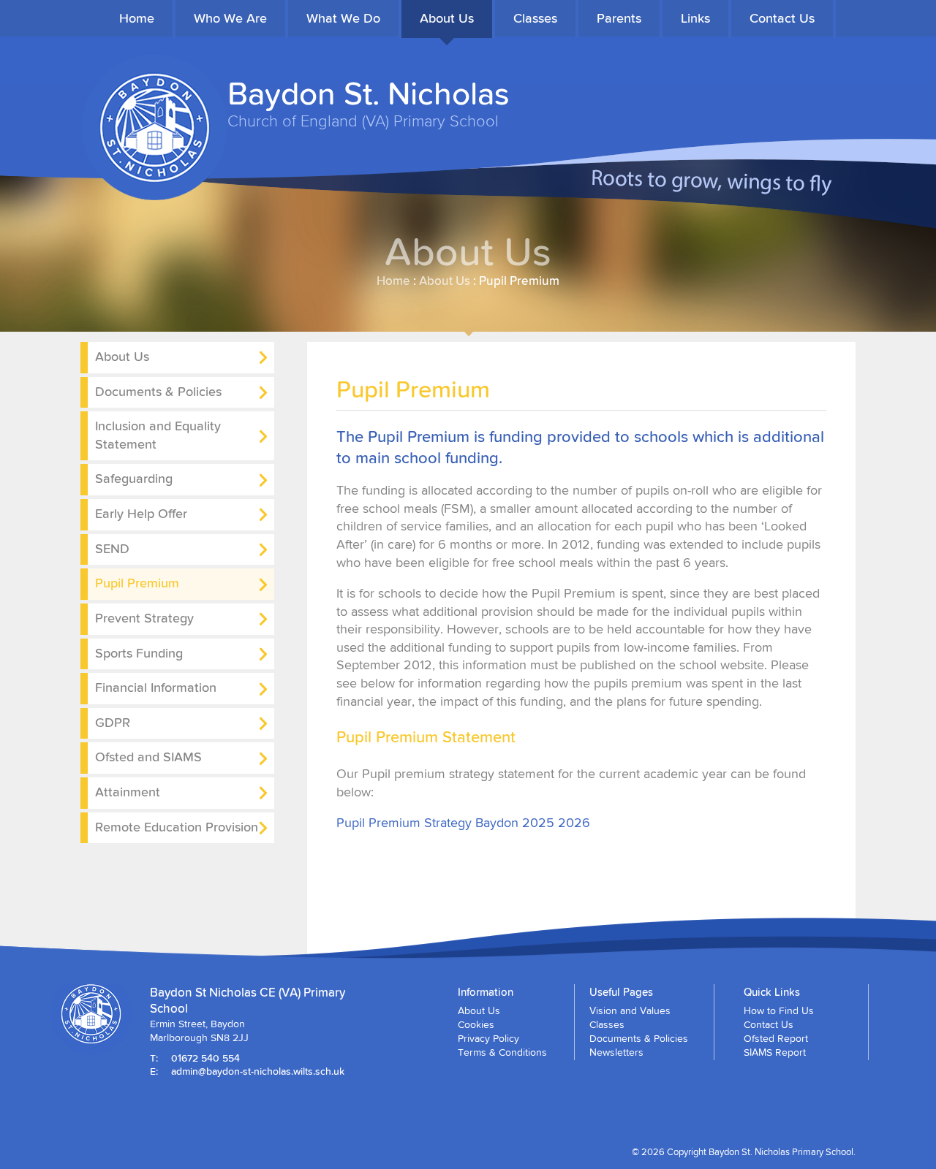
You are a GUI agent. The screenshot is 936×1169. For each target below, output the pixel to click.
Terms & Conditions (502, 1052)
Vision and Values (630, 1010)
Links (695, 18)
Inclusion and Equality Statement (158, 435)
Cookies (476, 1024)
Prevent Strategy (144, 617)
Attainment (127, 791)
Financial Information (155, 687)
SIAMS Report (775, 1052)
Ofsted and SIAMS (148, 756)
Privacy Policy (488, 1038)
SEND (112, 548)
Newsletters (616, 1052)
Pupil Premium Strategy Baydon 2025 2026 (463, 822)
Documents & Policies (158, 391)
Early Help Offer (141, 513)
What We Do (343, 18)
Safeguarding (134, 478)
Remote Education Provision (176, 826)
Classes (535, 18)
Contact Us (782, 18)
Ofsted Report (776, 1038)
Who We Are (230, 18)
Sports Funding (139, 652)
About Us (447, 18)
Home (136, 18)
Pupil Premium (137, 582)
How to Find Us (779, 1010)
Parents (619, 18)
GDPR (112, 722)
